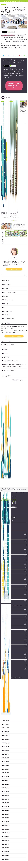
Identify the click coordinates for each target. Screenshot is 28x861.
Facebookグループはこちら (14, 336)
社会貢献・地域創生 (8, 311)
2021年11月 (6, 829)
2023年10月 (6, 743)
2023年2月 (6, 772)
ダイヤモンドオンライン (8, 35)
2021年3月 (6, 859)
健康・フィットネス (8, 300)
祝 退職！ (6, 353)
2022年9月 (6, 791)
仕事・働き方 (6, 284)
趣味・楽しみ (6, 303)
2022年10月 (6, 788)
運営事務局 (6, 524)
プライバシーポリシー (8, 520)
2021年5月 (6, 851)
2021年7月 (6, 844)
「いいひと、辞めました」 (10, 370)
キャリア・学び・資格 (9, 292)
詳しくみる (14, 269)
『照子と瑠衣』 (7, 357)
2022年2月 (6, 817)
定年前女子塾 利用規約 (9, 517)
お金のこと (4, 4)
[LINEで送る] (11, 31)
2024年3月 (6, 724)
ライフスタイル (7, 288)
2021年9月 (6, 836)
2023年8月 (6, 750)
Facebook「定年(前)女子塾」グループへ (14, 86)
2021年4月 (6, 855)
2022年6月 (6, 803)
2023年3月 (6, 769)
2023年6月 (6, 758)
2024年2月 (6, 728)
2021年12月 (6, 825)
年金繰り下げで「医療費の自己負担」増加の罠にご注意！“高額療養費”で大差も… (14, 365)
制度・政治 (6, 314)
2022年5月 (6, 806)
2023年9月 (6, 746)
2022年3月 (6, 814)
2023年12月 (6, 735)
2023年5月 (6, 761)
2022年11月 (6, 784)
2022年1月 (6, 821)
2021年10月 (6, 833)
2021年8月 (6, 840)
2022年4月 (6, 810)
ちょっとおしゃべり (8, 318)
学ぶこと (5, 307)
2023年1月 (6, 776)
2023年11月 (6, 739)
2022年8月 (6, 795)
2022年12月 (6, 780)
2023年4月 (6, 765)
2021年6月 (6, 847)
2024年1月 (6, 731)
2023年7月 (6, 754)
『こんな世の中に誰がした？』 (11, 360)
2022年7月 (6, 799)
